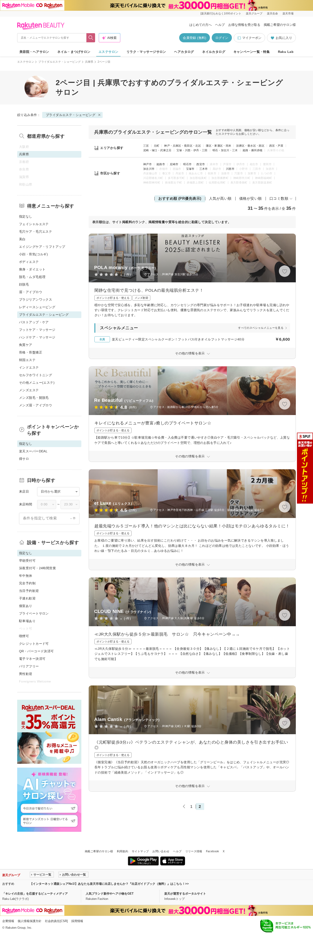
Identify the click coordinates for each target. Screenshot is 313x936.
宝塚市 (190, 168)
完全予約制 (27, 583)
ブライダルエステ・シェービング (59, 61)
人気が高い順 (220, 198)
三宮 (146, 145)
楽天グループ (254, 13)
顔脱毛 (24, 284)
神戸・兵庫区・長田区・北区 (182, 145)
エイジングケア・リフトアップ (42, 246)
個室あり (25, 606)
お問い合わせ (160, 851)
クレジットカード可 (34, 643)
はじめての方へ (200, 25)
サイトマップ (140, 851)
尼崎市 (174, 164)
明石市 (187, 164)
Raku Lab (286, 52)
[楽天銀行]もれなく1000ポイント (220, 13)
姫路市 (160, 164)
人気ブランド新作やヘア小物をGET (110, 893)
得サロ (24, 459)
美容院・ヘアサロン (34, 52)
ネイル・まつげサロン (73, 52)
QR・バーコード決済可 (36, 651)
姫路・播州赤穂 (253, 150)
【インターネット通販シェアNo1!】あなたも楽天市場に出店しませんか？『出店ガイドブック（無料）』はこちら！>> (109, 883)
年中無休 (25, 575)
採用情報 (77, 921)
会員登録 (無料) (194, 38)
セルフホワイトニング (35, 375)
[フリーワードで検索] (90, 37)
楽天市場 (288, 13)
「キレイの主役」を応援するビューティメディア (35, 893)
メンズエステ (29, 390)
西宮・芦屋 (276, 145)
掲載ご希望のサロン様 (280, 25)
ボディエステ (29, 262)
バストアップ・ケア (34, 322)
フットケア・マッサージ (37, 330)
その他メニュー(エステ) (37, 382)
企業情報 (8, 921)
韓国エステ (27, 360)
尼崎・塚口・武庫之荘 (157, 150)
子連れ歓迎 (27, 598)
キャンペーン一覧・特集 (251, 52)
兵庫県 (89, 61)
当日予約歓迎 (29, 591)
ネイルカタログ (213, 52)
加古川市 (148, 168)
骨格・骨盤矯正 (30, 352)
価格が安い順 (250, 198)
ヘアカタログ (184, 52)
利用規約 (122, 851)
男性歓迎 (25, 674)
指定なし (25, 216)
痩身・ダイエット (32, 269)
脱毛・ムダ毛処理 (32, 277)
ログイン (221, 38)
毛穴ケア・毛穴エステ (35, 231)
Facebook (212, 851)
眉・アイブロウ (30, 292)
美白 (22, 239)
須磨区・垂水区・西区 (250, 145)
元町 (156, 145)
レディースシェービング (37, 307)
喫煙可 (24, 636)
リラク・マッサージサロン (146, 52)
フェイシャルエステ (34, 224)
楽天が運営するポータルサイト (185, 893)
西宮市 (200, 164)
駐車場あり (27, 621)
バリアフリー (29, 666)
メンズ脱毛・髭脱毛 (34, 397)
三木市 (203, 168)
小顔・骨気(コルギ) (33, 254)
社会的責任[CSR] (56, 921)
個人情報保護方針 (29, 921)
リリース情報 (193, 851)
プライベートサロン (34, 613)
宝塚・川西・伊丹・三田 (192, 150)
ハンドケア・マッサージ (37, 337)
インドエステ (29, 367)
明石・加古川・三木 (225, 150)
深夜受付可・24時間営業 (37, 568)
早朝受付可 (27, 560)
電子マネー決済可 (32, 659)
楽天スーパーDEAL (33, 451)
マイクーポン (251, 38)
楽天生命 (272, 13)
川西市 (230, 168)
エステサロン (108, 52)
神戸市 (147, 164)
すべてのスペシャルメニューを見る (260, 327)
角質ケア (25, 345)
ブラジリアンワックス (35, 299)
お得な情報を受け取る (244, 25)
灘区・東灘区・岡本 (218, 145)
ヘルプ (220, 25)
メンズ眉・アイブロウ (35, 405)
